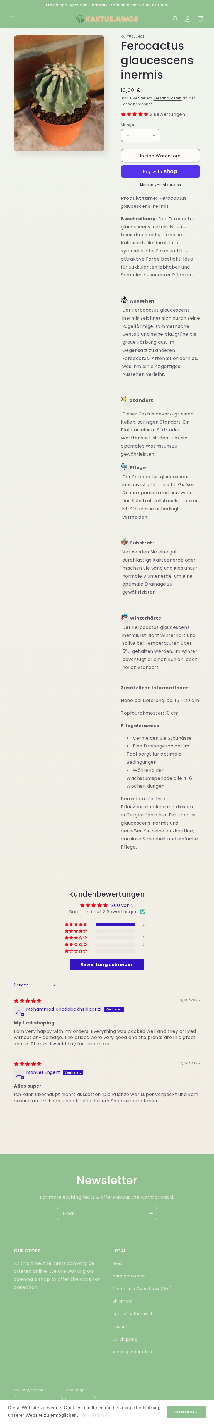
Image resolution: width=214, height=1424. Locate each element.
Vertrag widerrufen (132, 1351)
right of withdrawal (132, 1314)
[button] (12, 19)
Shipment (123, 1301)
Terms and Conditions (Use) (142, 1288)
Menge (127, 124)
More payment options (160, 184)
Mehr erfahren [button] (95, 1415)
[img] (28, 1001)
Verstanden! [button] (186, 1412)
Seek (117, 1263)
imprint (120, 1326)
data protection (129, 1276)
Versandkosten (168, 98)
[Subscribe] (151, 1213)
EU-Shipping (125, 1339)
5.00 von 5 (122, 905)
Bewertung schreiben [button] (107, 964)
